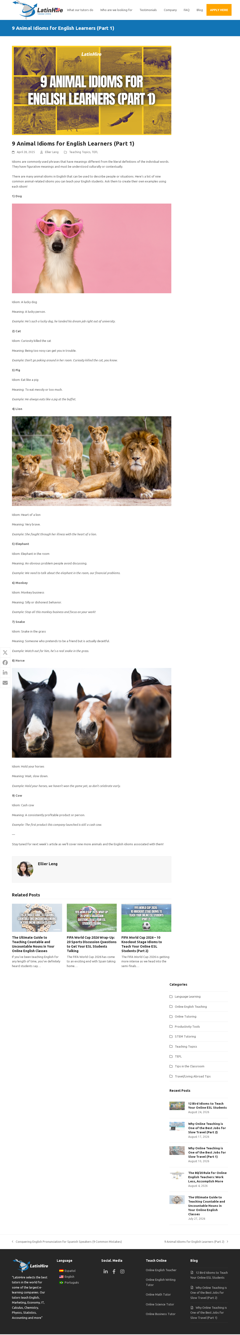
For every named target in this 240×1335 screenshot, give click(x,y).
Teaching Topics (79, 152)
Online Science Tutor (160, 1304)
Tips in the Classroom (189, 1066)
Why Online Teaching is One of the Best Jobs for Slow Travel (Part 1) (208, 1312)
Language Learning (188, 996)
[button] (5, 652)
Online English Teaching (191, 1006)
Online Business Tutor (161, 1314)
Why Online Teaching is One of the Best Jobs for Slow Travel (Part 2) (208, 1292)
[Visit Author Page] (25, 869)
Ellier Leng (52, 152)
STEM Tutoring (185, 1036)
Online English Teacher (161, 1270)
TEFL (95, 152)
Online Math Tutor (158, 1294)
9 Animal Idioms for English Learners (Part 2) (194, 1242)
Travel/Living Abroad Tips (193, 1076)
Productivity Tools (187, 1026)
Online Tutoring (185, 1016)
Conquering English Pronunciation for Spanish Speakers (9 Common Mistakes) (67, 1242)
